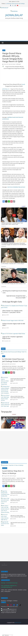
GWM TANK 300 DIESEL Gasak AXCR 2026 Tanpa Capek (17, 404)
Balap (4, 356)
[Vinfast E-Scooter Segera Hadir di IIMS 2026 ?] (12, 320)
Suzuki (23, 84)
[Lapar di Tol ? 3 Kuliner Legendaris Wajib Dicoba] (13, 333)
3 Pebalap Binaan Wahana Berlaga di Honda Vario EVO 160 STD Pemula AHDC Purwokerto (18, 389)
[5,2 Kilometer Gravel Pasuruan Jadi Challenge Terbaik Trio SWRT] (14, 352)
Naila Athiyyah (12, 64)
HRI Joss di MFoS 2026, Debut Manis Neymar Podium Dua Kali (17, 397)
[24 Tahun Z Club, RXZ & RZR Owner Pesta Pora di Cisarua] (5, 501)
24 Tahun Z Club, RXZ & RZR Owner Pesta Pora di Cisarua (18, 500)
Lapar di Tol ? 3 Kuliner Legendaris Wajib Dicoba (12, 337)
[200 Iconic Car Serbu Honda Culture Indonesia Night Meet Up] (5, 517)
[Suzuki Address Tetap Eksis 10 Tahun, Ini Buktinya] (14, 465)
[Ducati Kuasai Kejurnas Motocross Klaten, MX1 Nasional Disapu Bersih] (5, 381)
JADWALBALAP (14, 15)
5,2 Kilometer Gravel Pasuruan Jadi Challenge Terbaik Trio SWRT (14, 360)
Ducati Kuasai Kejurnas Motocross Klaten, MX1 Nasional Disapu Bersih (18, 380)
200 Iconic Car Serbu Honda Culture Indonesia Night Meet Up (18, 516)
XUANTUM (13, 612)
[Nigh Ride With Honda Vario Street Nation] (5, 524)
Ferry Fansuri (13, 364)
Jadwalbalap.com (5, 89)
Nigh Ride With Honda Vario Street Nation (18, 523)
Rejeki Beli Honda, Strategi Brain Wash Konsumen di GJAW (16, 296)
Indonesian (6, 635)
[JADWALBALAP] (4, 7)
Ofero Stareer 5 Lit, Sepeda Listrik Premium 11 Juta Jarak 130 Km (12, 311)
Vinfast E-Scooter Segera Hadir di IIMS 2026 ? (13, 324)
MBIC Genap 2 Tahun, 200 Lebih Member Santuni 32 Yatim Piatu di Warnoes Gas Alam (18, 508)
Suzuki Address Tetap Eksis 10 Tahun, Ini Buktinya (13, 472)
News (4, 50)
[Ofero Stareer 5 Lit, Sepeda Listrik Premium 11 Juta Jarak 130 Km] (14, 305)
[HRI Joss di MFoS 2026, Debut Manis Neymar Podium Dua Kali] (5, 398)
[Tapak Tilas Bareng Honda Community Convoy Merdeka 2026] (5, 493)
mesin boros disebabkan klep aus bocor (16, 187)
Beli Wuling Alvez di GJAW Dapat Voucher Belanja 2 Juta (15, 291)
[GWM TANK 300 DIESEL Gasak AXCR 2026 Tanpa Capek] (5, 405)
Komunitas (5, 468)
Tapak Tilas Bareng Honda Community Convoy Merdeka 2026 (18, 492)
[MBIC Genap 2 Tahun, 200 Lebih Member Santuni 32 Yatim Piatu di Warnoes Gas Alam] (5, 509)
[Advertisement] (14, 445)
